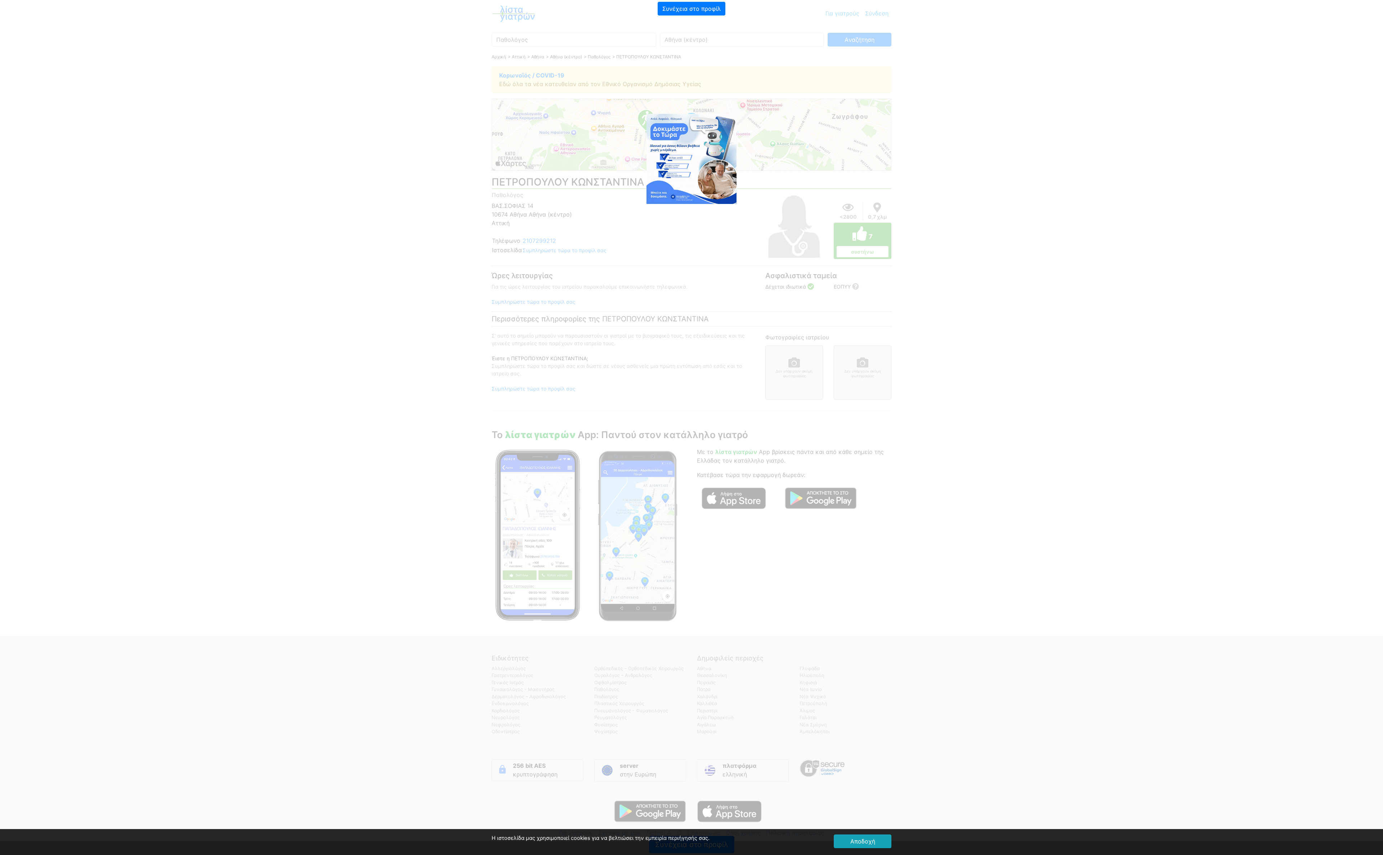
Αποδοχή (862, 841)
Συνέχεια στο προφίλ (691, 8)
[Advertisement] (691, 67)
